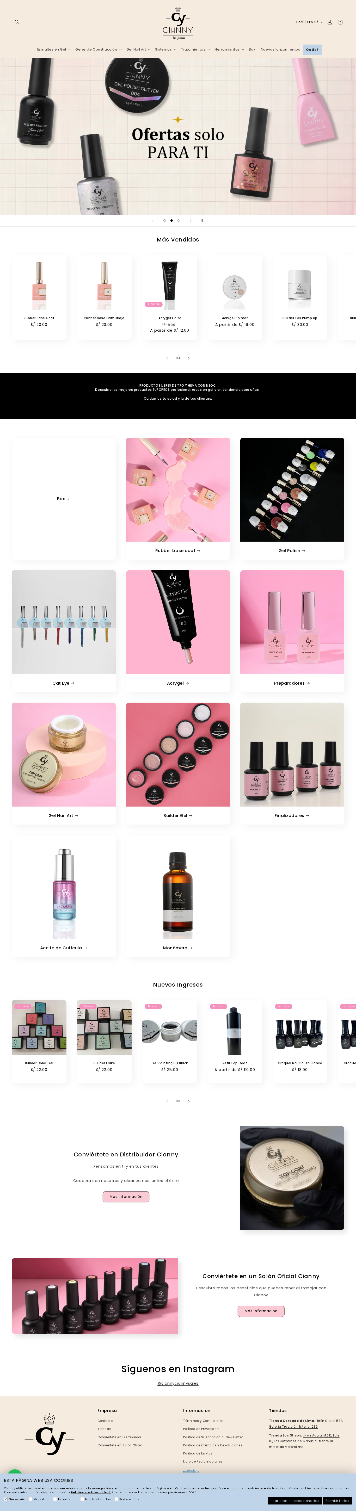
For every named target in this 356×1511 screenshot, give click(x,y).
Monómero (175, 948)
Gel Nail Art (60, 815)
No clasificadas (98, 1499)
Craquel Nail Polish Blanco (300, 1063)
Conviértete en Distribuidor (119, 1437)
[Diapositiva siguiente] (191, 220)
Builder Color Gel (39, 1063)
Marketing (42, 1499)
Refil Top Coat (235, 1063)
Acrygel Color (169, 318)
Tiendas (104, 1429)
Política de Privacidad (201, 1429)
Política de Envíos (197, 1453)
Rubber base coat (175, 550)
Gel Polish (289, 550)
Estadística (67, 1499)
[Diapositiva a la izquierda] (167, 358)
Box (61, 498)
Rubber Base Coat (39, 318)
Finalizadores (289, 815)
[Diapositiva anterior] (152, 220)
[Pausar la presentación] (203, 220)
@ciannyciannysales (178, 1383)
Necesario (17, 1499)
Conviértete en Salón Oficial (120, 1445)
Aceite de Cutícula (61, 948)
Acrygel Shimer (235, 318)
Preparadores (289, 683)
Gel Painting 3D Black (169, 1063)
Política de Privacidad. (91, 1492)
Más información (126, 1196)
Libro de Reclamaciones (203, 1461)
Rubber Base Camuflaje (104, 318)
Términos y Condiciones (203, 1421)
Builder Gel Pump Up (300, 318)
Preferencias (129, 1499)
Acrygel (175, 683)
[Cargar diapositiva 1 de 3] (164, 220)
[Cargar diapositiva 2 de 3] (171, 220)
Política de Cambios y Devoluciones (212, 1445)
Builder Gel (175, 815)
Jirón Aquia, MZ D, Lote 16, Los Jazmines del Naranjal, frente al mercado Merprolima (304, 1441)
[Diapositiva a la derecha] (189, 358)
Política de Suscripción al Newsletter (213, 1437)
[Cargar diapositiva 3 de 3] (178, 220)
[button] (17, 22)
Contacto (105, 1421)
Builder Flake (104, 1063)
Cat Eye (61, 683)
